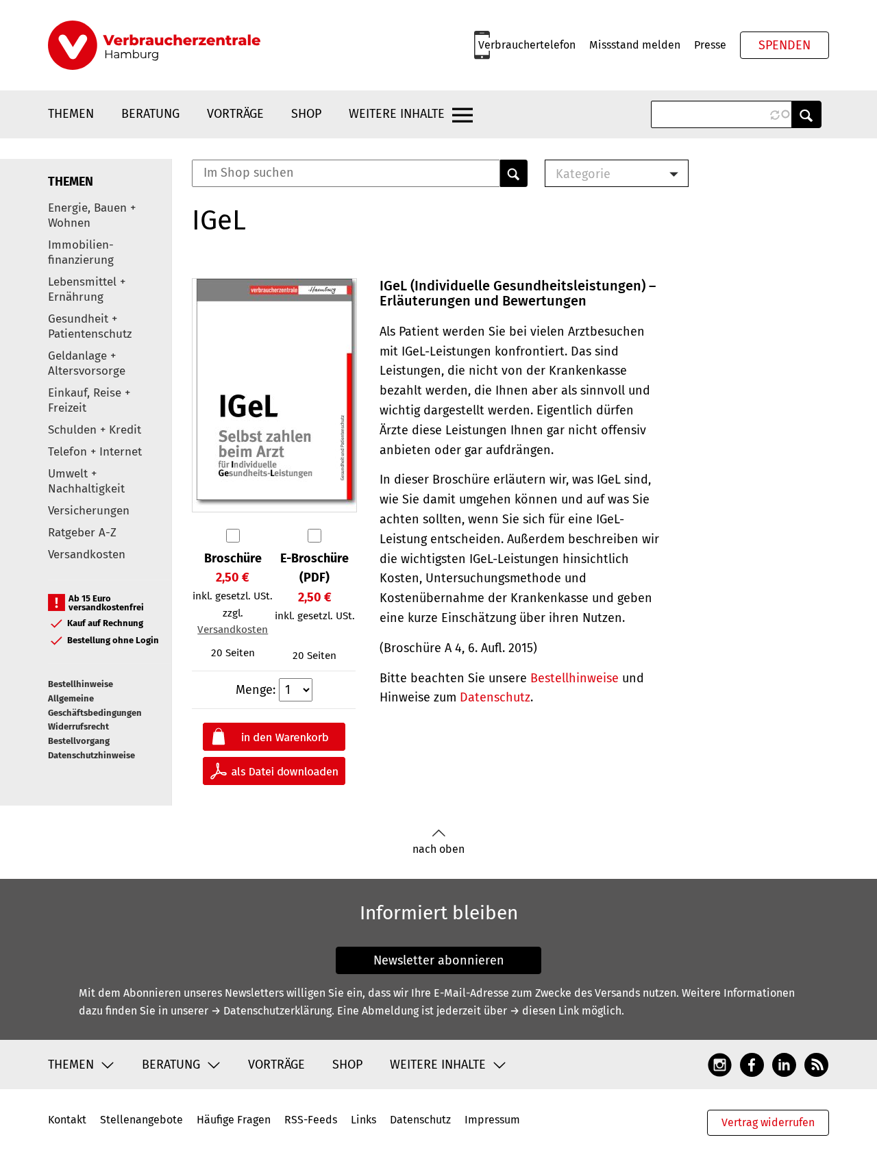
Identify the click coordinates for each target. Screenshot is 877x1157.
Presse (710, 44)
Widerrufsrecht (78, 726)
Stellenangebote (141, 1119)
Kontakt (67, 1119)
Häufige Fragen (234, 1119)
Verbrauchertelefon (527, 44)
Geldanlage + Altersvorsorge (86, 363)
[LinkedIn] (784, 1063)
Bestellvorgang (79, 741)
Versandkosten (86, 554)
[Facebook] (752, 1063)
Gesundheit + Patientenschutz (90, 326)
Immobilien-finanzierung (81, 252)
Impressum (492, 1119)
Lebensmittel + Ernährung (86, 289)
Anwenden (806, 114)
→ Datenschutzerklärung (271, 1010)
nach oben (438, 849)
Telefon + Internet (95, 452)
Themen (71, 113)
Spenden (784, 45)
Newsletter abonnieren (438, 960)
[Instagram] (719, 1063)
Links (363, 1119)
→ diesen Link (544, 1010)
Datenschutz (495, 697)
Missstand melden (634, 44)
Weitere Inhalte (397, 113)
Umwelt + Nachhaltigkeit (86, 481)
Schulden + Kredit (94, 430)
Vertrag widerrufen (768, 1122)
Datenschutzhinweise (91, 755)
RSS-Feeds (310, 1119)
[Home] (154, 45)
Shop (306, 113)
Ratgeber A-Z (82, 532)
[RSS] (816, 1063)
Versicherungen (88, 510)
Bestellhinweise (80, 684)
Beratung (150, 113)
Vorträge (235, 113)
